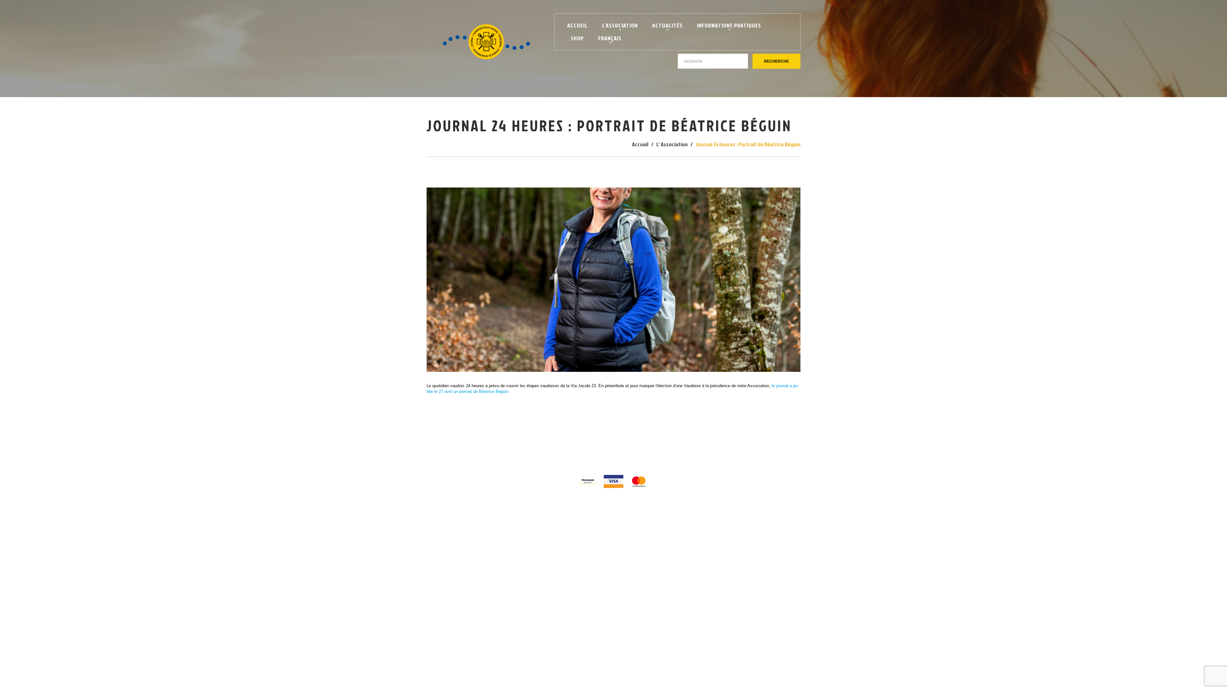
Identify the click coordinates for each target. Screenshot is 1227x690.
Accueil (577, 25)
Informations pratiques (726, 26)
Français (607, 39)
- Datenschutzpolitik (657, 439)
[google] (619, 451)
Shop (577, 38)
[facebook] (607, 451)
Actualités (665, 26)
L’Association (617, 26)
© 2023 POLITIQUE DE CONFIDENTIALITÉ (587, 439)
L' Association (672, 144)
